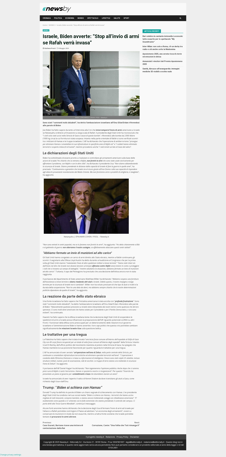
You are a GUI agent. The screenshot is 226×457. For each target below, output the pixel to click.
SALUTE (117, 18)
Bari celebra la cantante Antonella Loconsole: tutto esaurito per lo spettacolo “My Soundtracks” (163, 39)
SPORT (126, 18)
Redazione (110, 437)
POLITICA (58, 18)
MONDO (81, 18)
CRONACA (47, 18)
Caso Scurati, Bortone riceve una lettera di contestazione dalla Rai (63, 425)
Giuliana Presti (50, 48)
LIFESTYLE (106, 18)
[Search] (180, 18)
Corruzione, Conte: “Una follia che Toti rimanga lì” (116, 424)
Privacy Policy (122, 437)
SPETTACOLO (92, 18)
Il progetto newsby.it (95, 437)
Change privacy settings (10, 454)
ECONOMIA (69, 18)
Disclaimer (134, 437)
